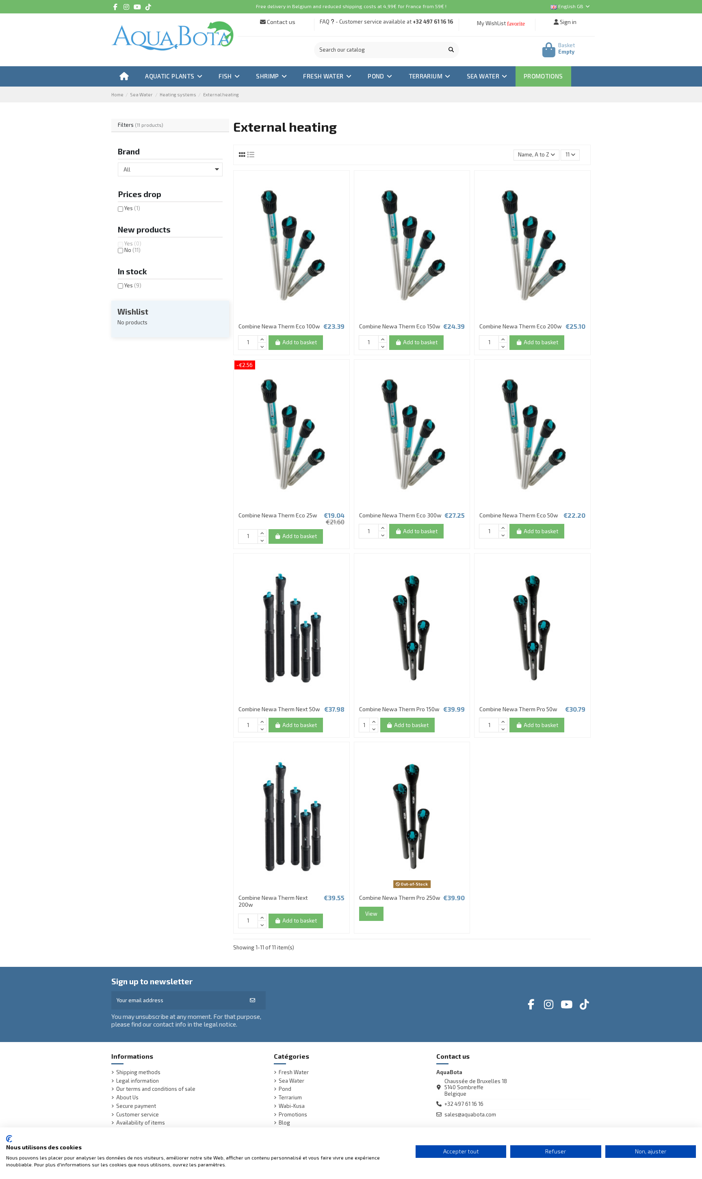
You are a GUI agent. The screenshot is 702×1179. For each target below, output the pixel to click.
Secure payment (136, 1106)
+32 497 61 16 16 (433, 21)
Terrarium (290, 1097)
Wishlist (132, 311)
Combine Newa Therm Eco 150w (399, 326)
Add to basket (299, 342)
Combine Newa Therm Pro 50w (518, 709)
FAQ (324, 21)
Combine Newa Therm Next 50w (279, 709)
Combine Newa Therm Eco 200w (520, 326)
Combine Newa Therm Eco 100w (279, 326)
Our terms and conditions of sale (155, 1089)
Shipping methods (138, 1072)
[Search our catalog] (451, 50)
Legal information (137, 1081)
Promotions (293, 1115)
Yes (132, 208)
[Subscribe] (252, 1000)
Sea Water (291, 1081)
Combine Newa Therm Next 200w (273, 901)
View (371, 913)
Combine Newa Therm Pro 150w (399, 709)
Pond (285, 1089)
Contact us (280, 21)
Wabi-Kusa (292, 1106)
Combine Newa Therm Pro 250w (399, 897)
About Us (127, 1097)
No (132, 250)
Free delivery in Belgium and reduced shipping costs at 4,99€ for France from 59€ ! (351, 6)
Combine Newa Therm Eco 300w (400, 515)
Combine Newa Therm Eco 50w (518, 515)
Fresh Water (294, 1072)
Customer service (137, 1115)
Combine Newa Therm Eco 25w (277, 515)
